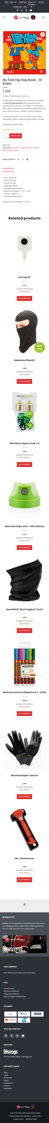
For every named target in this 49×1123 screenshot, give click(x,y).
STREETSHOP (23, 2)
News (6, 1072)
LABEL (12, 2)
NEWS (6, 2)
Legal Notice (36, 1116)
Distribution (8, 1083)
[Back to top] (24, 906)
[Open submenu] (15, 1)
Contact (7, 1086)
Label (6, 1075)
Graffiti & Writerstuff (22, 148)
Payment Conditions (11, 991)
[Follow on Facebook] (17, 10)
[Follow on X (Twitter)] (22, 10)
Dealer (6, 1080)
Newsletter (8, 1088)
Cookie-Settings (31, 1119)
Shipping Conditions (11, 994)
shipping (25, 96)
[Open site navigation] (7, 17)
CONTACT (41, 2)
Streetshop (8, 1078)
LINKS (25, 7)
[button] (42, 34)
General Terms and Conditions (20, 1116)
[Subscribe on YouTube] (31, 10)
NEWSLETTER (18, 7)
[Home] (24, 17)
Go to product (25, 298)
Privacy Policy (18, 1119)
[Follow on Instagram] (26, 10)
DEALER (30, 2)
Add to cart (15, 136)
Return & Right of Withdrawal (15, 996)
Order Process (9, 988)
